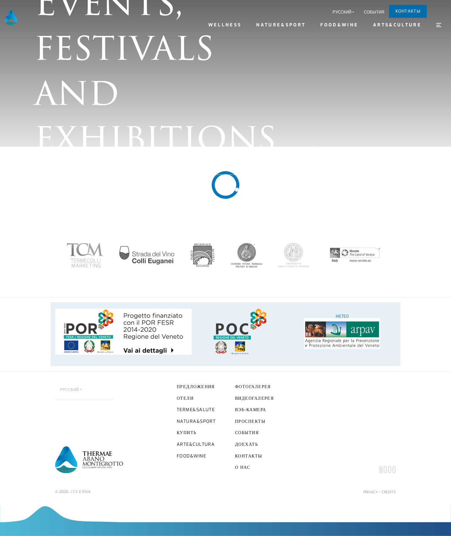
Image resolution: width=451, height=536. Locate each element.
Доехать (246, 444)
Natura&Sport (196, 421)
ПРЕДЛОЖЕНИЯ (196, 387)
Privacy (370, 492)
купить (187, 433)
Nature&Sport (281, 25)
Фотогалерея (253, 387)
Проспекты (250, 421)
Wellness (225, 25)
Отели (185, 398)
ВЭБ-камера (250, 410)
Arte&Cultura (196, 444)
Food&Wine (339, 25)
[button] (343, 12)
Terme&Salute (196, 410)
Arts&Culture (397, 25)
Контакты (408, 11)
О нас (242, 467)
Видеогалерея (254, 398)
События (374, 12)
